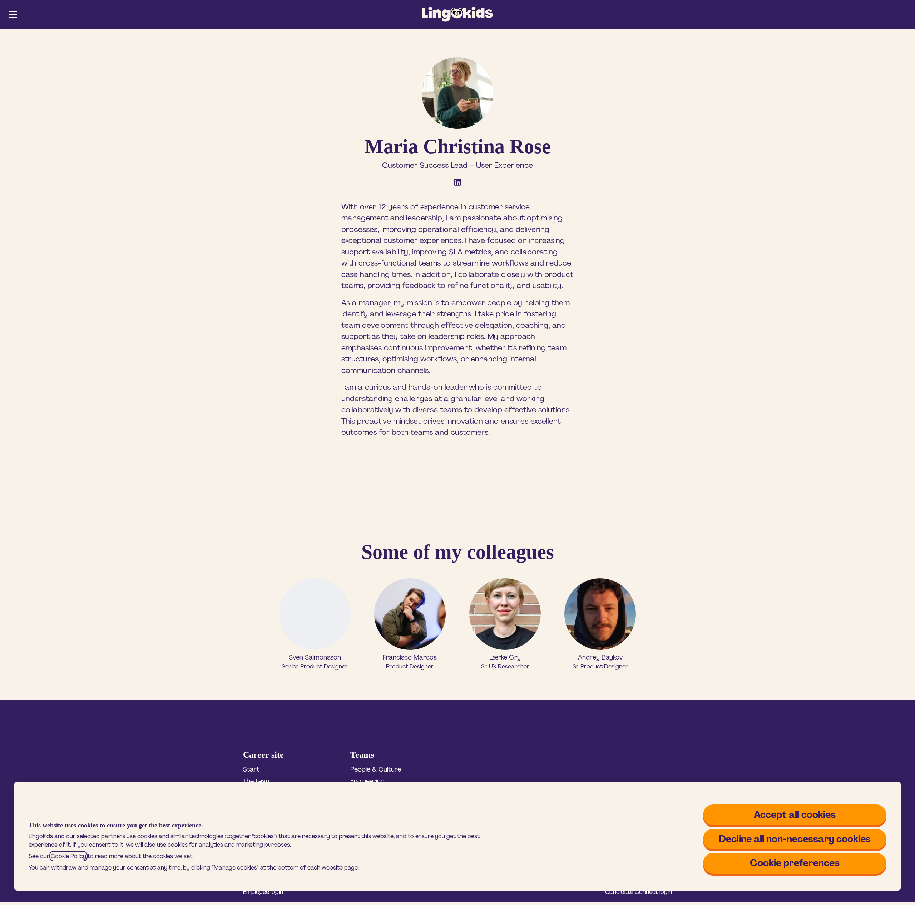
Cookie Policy (68, 856)
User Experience (504, 165)
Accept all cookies (795, 814)
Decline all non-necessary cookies (795, 839)
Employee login (263, 892)
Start (251, 769)
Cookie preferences (795, 863)
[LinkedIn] (457, 183)
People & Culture (375, 769)
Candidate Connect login (638, 892)
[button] (905, 14)
